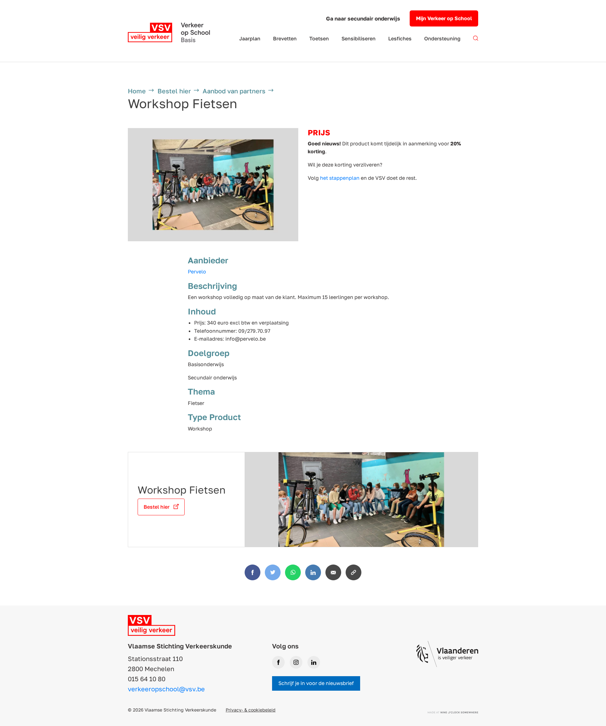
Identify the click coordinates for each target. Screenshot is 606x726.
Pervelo (197, 271)
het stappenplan (339, 178)
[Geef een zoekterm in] (475, 42)
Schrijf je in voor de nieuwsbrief (316, 683)
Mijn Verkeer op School (444, 18)
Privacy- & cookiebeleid (251, 709)
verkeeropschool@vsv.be (166, 689)
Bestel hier (174, 91)
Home (137, 91)
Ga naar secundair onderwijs (363, 18)
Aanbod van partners (234, 91)
